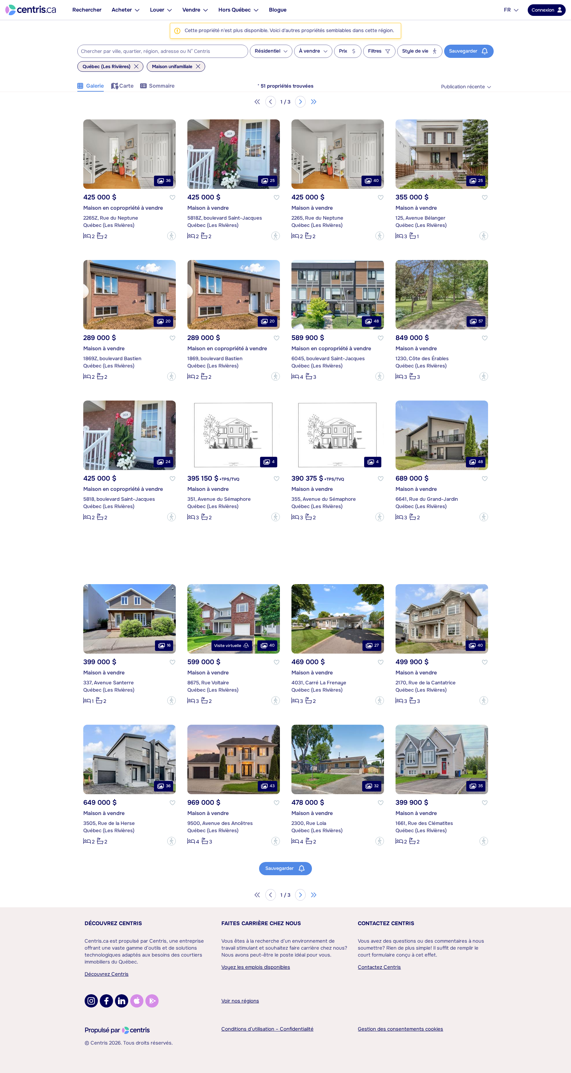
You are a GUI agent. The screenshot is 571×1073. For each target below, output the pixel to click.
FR (507, 9)
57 (480, 321)
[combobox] (162, 51)
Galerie (95, 85)
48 (376, 321)
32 (376, 786)
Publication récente (463, 87)
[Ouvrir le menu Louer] (169, 10)
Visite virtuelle (227, 645)
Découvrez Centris (113, 923)
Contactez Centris (386, 923)
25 (272, 180)
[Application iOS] (136, 1001)
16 (169, 645)
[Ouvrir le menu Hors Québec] (256, 10)
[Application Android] (152, 1001)
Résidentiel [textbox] (267, 51)
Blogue (277, 9)
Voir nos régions (240, 1001)
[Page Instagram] (91, 1001)
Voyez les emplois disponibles (255, 967)
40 (376, 180)
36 (168, 180)
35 (480, 786)
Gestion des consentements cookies (400, 1029)
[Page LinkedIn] (121, 1001)
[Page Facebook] (106, 1001)
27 (376, 645)
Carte (126, 85)
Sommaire (161, 85)
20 (168, 321)
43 (272, 786)
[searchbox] (158, 51)
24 (168, 461)
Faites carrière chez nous (261, 923)
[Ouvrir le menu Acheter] (137, 10)
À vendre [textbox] (309, 51)
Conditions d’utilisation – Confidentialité (267, 1029)
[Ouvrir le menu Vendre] (205, 10)
